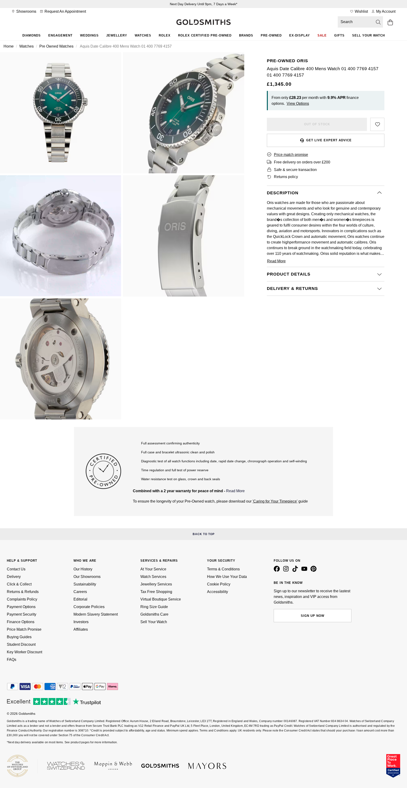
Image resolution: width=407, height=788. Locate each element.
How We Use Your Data (227, 577)
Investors (81, 622)
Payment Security (21, 614)
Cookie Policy (218, 584)
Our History (82, 569)
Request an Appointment (65, 11)
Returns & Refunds (23, 592)
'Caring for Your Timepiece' (274, 501)
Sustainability (84, 584)
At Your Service (153, 569)
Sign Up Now (312, 615)
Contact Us (16, 569)
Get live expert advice (329, 140)
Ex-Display (299, 35)
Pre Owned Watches (56, 46)
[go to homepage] (203, 22)
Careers (80, 592)
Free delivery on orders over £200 (302, 162)
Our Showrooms (87, 577)
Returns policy (286, 177)
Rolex (165, 35)
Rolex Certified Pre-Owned (205, 35)
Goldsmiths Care (154, 614)
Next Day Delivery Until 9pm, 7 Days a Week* (203, 4)
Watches (143, 35)
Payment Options (21, 607)
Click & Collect (19, 584)
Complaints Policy (22, 599)
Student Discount (21, 644)
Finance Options (20, 622)
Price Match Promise (24, 629)
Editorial (80, 599)
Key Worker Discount (24, 652)
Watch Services (153, 577)
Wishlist (361, 11)
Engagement (60, 35)
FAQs (11, 660)
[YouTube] (305, 571)
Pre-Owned (271, 35)
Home (9, 46)
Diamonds (31, 35)
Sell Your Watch (368, 35)
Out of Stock (317, 124)
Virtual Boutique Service (160, 599)
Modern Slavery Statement (95, 614)
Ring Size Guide (154, 607)
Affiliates (80, 629)
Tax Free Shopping (156, 592)
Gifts (339, 35)
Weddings (89, 35)
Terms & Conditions (223, 569)
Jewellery (116, 35)
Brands (246, 35)
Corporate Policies (89, 607)
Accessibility (217, 592)
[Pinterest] (314, 571)
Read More (235, 491)
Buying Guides (19, 637)
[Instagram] (287, 571)
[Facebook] (278, 571)
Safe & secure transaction (295, 170)
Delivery (14, 577)
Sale (322, 35)
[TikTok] (296, 571)
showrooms (25, 11)
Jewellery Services (156, 584)
